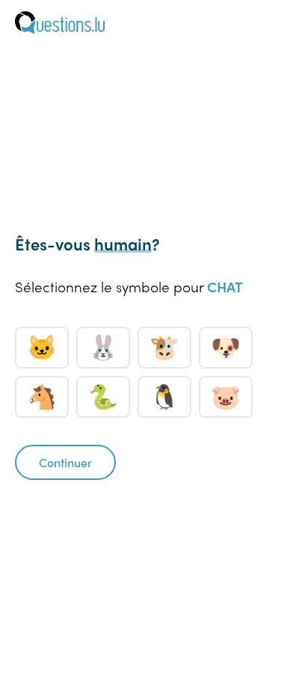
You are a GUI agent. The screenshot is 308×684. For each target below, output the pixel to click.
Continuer (65, 462)
